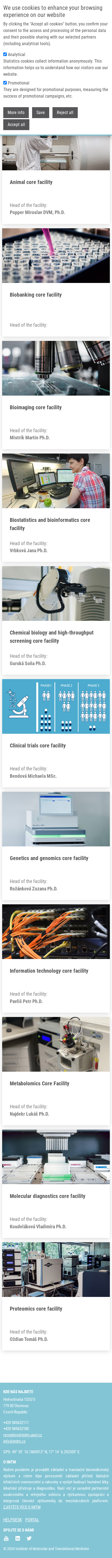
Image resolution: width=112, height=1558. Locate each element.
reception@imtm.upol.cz (22, 1435)
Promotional (18, 83)
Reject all (65, 112)
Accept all (16, 124)
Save (40, 112)
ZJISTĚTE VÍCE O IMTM (22, 1507)
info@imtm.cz (14, 1441)
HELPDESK (12, 1519)
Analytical (16, 54)
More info (16, 112)
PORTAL (32, 1519)
